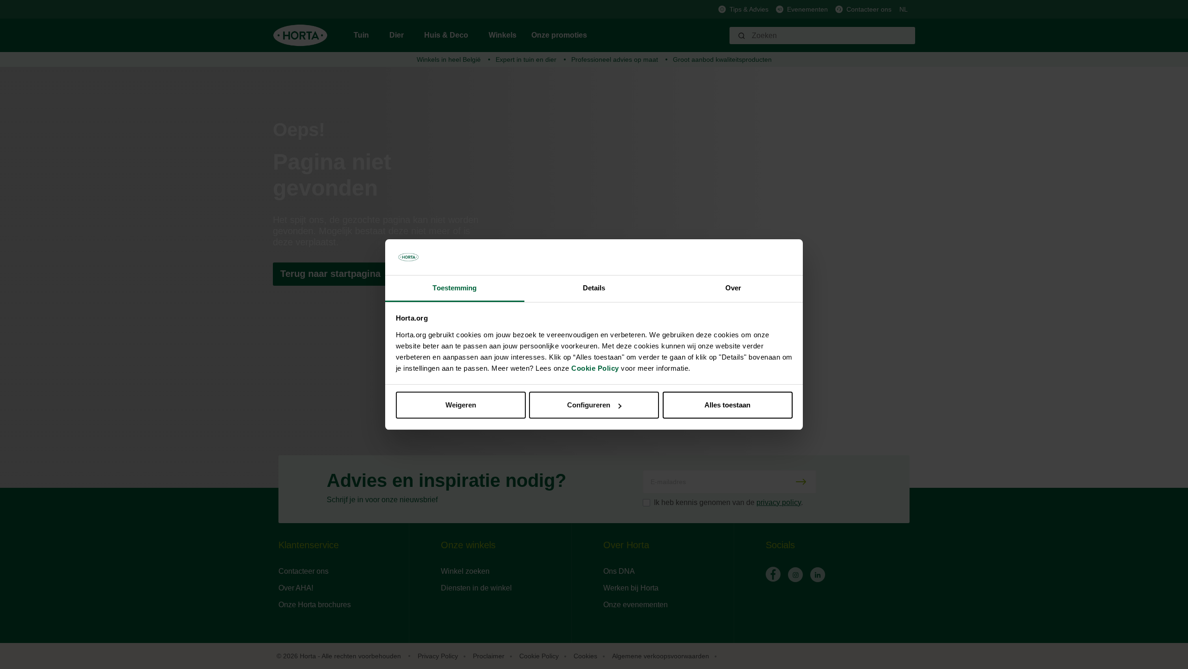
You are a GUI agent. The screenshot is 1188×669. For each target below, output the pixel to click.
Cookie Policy (595, 368)
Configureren (588, 405)
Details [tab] (594, 288)
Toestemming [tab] (455, 288)
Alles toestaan (727, 405)
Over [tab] (733, 288)
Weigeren (461, 405)
